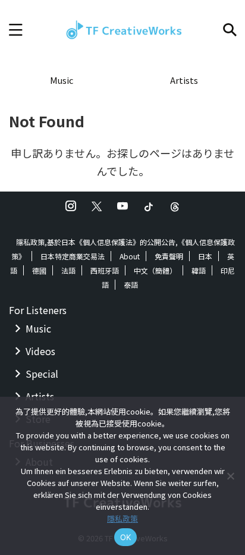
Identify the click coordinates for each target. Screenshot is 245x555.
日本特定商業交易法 (72, 256)
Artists (184, 80)
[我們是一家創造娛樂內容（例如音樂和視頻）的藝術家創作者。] (122, 29)
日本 (205, 256)
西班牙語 (104, 270)
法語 (68, 270)
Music (61, 80)
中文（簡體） (155, 270)
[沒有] (230, 476)
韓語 (198, 270)
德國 (39, 270)
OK (125, 537)
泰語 (131, 285)
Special (42, 373)
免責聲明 (169, 256)
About (130, 256)
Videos (40, 351)
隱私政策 (122, 518)
